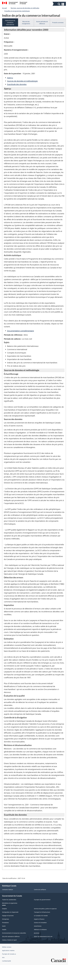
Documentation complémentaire (20, 331)
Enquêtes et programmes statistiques (17, 11)
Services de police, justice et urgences (45, 908)
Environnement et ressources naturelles (14, 933)
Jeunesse (36, 933)
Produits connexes (58, 22)
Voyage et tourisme (8, 915)
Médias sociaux (6, 947)
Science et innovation (40, 922)
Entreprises (5, 919)
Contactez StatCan (7, 889)
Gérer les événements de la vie (43, 936)
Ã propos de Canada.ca (9, 954)
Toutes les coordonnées (9, 899)
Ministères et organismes (9, 903)
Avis (3, 957)
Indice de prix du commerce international (10, 22)
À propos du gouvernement (42, 899)
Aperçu (10, 77)
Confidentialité (6, 961)
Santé (3, 926)
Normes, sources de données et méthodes (25, 8)
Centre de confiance (40, 889)
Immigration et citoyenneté (10, 912)
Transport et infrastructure (42, 912)
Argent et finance (39, 919)
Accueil (4, 8)
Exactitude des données (17, 84)
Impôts (4, 929)
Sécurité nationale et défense (11, 936)
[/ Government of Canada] (14, 3)
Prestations (5, 922)
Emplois (4, 908)
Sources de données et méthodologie (22, 81)
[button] (59, 4)
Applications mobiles (8, 950)
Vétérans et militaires (40, 929)
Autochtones (37, 926)
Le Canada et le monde (41, 915)
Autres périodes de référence (42, 22)
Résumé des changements (26, 22)
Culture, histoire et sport (9, 940)
